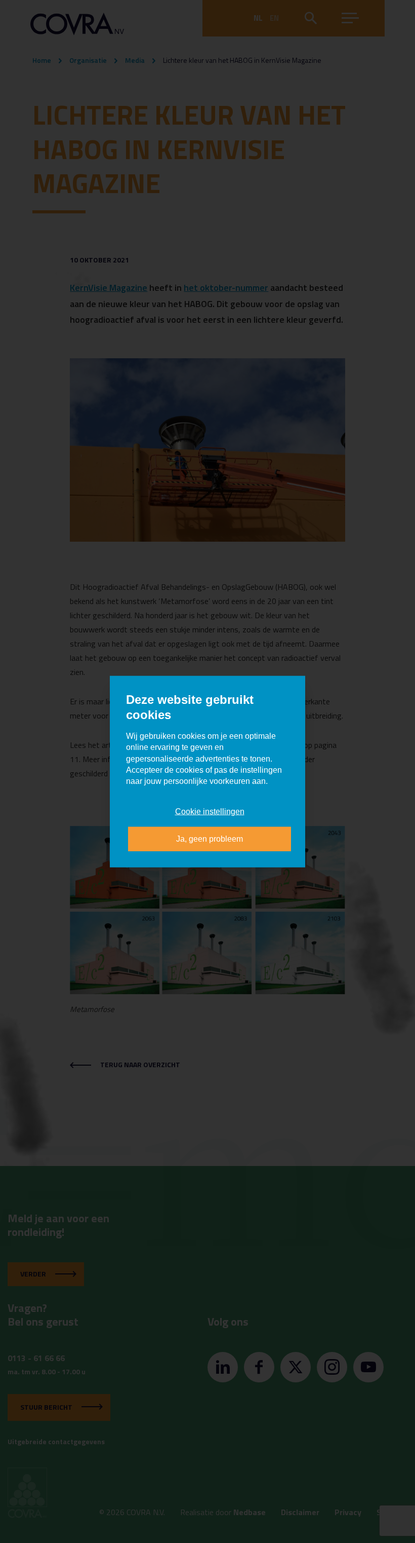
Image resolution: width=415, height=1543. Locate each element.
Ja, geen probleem (209, 839)
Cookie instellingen (209, 811)
